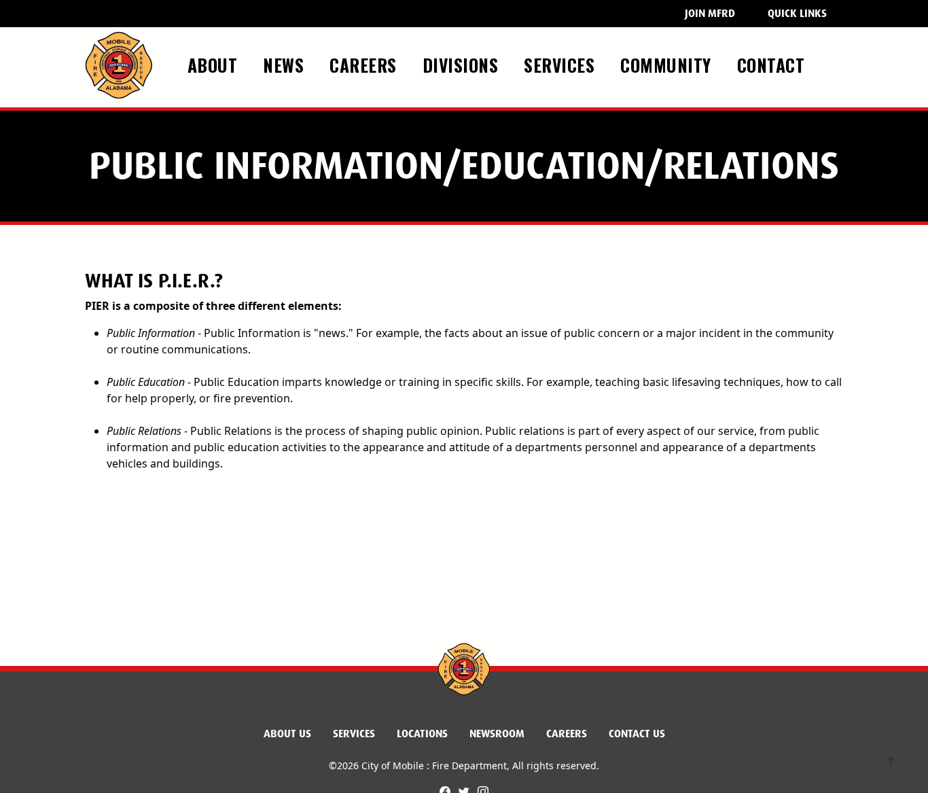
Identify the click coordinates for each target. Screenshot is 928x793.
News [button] (286, 64)
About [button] (215, 64)
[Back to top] (891, 762)
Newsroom (496, 733)
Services (354, 733)
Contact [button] (773, 64)
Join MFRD (710, 13)
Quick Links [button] (797, 13)
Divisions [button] (463, 64)
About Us (287, 733)
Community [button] (668, 64)
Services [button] (562, 64)
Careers (566, 733)
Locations (422, 733)
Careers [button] (365, 64)
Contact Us (637, 733)
